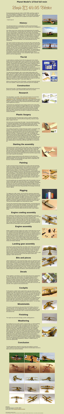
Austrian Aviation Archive (19, 409)
